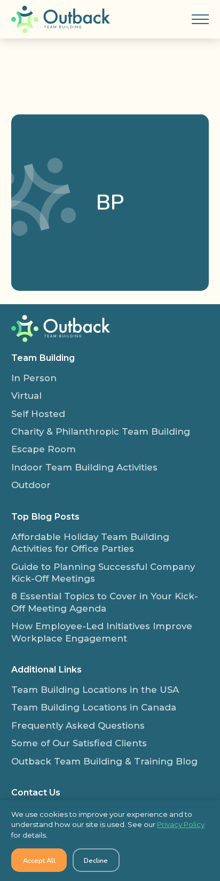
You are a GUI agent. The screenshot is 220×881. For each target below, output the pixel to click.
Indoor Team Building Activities (84, 467)
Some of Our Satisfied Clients (79, 743)
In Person (34, 378)
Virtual (26, 395)
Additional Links (46, 669)
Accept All (39, 860)
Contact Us (35, 792)
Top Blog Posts (45, 516)
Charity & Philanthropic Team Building (100, 431)
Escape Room (43, 449)
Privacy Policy (181, 824)
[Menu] (200, 19)
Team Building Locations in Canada (93, 707)
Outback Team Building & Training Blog (104, 761)
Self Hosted (38, 413)
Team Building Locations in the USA (95, 689)
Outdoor (31, 485)
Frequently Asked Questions (78, 725)
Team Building (43, 357)
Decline (96, 860)
